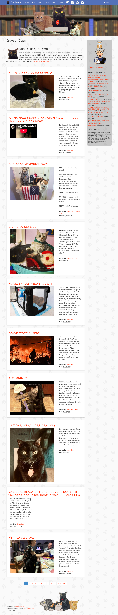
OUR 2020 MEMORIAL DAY (27, 164)
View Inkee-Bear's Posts (41, 61)
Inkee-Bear (70, 97)
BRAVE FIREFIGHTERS (24, 333)
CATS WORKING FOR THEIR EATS (98, 120)
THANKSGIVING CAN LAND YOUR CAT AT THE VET (98, 95)
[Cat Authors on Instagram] (82, 2)
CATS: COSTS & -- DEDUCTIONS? (98, 83)
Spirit (60, 213)
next (59, 583)
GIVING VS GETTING (22, 227)
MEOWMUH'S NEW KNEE (95, 116)
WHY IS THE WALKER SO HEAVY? (98, 113)
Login (107, 2)
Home (27, 2)
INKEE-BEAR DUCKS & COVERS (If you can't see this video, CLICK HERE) (43, 120)
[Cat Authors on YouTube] (77, 2)
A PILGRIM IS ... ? (20, 378)
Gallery (54, 2)
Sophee (77, 211)
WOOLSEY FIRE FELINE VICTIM (30, 283)
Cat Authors (17, 2)
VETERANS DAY (93, 100)
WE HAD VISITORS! (21, 537)
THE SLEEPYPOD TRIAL (95, 90)
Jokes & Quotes (96, 67)
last (64, 583)
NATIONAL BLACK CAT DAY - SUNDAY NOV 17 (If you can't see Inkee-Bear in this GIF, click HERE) (45, 493)
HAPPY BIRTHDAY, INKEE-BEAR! (31, 72)
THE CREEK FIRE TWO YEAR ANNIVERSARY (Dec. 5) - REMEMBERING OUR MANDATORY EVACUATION (98, 78)
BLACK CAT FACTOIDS (95, 87)
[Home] (8, 2)
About (33, 2)
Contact (61, 2)
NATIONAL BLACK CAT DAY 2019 (31, 425)
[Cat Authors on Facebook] (72, 2)
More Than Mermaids (29, 608)
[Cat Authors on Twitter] (67, 2)
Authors (40, 2)
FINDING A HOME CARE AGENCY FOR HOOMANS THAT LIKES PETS (98, 108)
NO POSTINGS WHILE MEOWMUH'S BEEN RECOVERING (99, 102)
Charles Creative (19, 606)
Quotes (47, 2)
